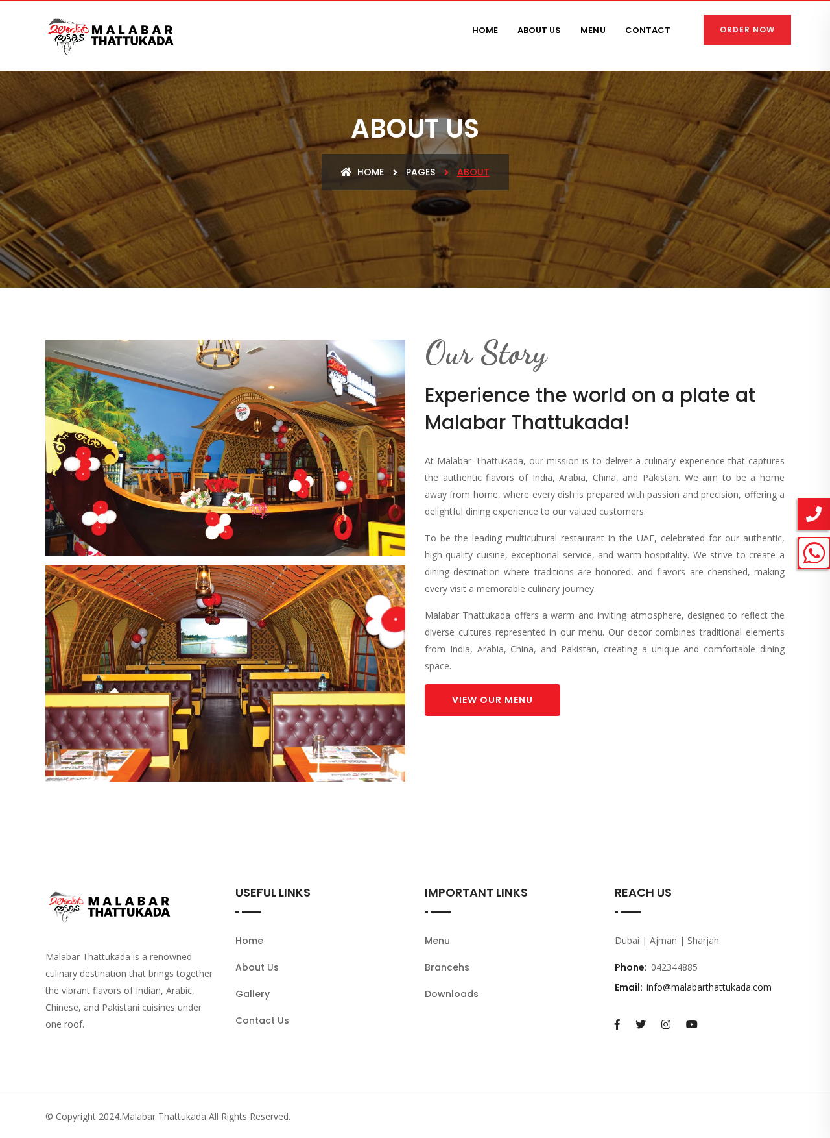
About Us (257, 967)
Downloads (452, 993)
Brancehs (447, 967)
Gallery (252, 993)
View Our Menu (492, 699)
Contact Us (262, 1020)
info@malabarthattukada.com (709, 987)
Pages (420, 172)
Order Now (747, 29)
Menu (437, 940)
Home (369, 172)
